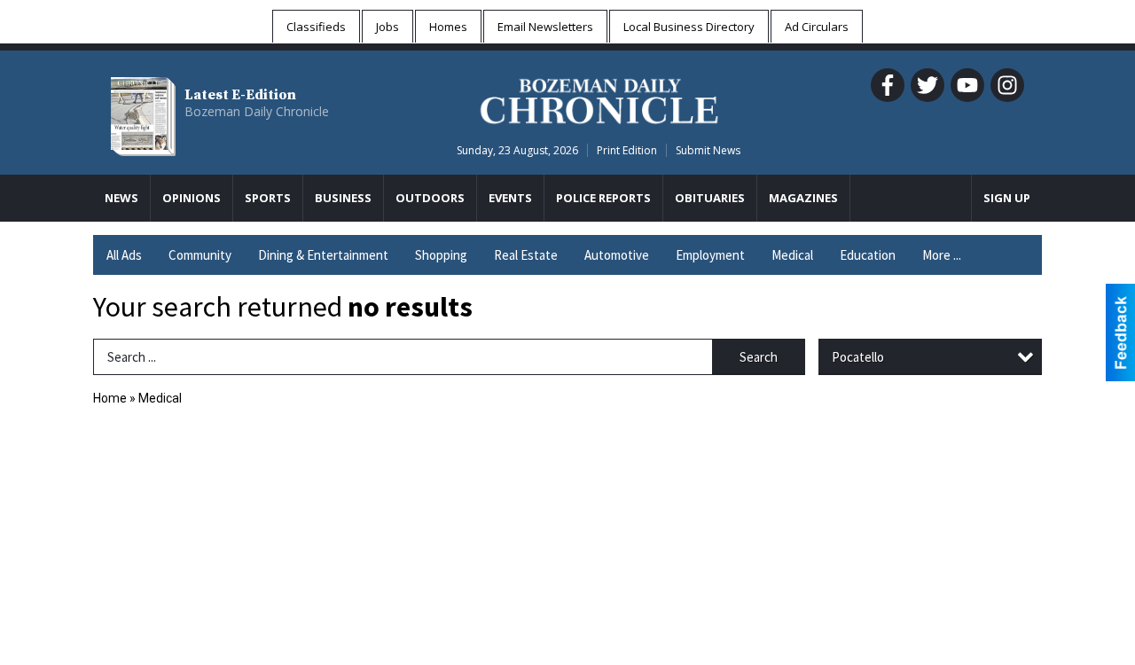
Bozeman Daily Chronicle (256, 111)
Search (759, 356)
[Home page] (599, 98)
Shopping (441, 254)
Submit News (708, 150)
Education (868, 254)
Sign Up (1006, 198)
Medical (792, 254)
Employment (710, 254)
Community (199, 254)
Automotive (616, 254)
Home (110, 398)
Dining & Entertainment (323, 254)
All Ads (124, 254)
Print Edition (627, 150)
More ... (941, 254)
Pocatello (858, 356)
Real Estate (526, 254)
